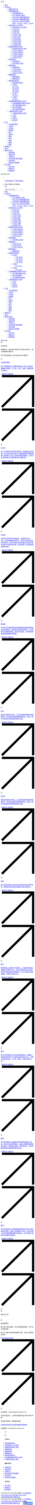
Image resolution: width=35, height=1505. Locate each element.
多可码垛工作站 (17, 63)
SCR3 (14, 115)
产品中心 (8, 7)
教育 (10, 144)
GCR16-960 (16, 38)
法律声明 (4, 1497)
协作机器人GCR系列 (16, 25)
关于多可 (8, 164)
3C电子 (11, 126)
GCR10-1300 (16, 34)
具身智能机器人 (14, 11)
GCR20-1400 (16, 41)
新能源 (11, 130)
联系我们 (12, 170)
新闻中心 (12, 168)
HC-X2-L (15, 99)
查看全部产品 (13, 9)
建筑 (10, 142)
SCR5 (14, 117)
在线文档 (12, 154)
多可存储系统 (17, 107)
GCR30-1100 (16, 45)
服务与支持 (8, 150)
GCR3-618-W (16, 69)
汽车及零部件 (13, 124)
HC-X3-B (15, 88)
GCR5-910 (15, 31)
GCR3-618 (15, 29)
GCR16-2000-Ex (17, 52)
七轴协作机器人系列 (16, 111)
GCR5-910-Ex (17, 57)
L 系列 (14, 97)
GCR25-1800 (16, 43)
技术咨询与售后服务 (16, 158)
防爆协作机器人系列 (16, 46)
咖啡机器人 (12, 74)
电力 (10, 132)
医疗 (10, 138)
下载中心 (12, 156)
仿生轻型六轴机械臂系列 (21, 19)
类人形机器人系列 (18, 15)
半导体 (11, 128)
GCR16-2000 (16, 39)
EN (6, 186)
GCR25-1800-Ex (17, 50)
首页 (6, 5)
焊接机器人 (12, 65)
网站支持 (17, 1497)
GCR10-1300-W (17, 73)
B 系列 (14, 85)
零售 (10, 136)
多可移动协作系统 (18, 109)
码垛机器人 (12, 59)
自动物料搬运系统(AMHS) (18, 101)
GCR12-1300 (16, 36)
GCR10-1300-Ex (17, 56)
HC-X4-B (15, 90)
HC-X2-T (15, 95)
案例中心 (8, 146)
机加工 (11, 134)
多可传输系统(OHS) (19, 105)
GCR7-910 (15, 33)
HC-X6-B (15, 92)
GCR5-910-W (16, 71)
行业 (6, 122)
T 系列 (14, 93)
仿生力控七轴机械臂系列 (21, 17)
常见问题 (12, 160)
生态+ (7, 148)
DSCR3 (14, 118)
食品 (10, 140)
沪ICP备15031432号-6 (19, 1495)
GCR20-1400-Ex (17, 54)
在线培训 (12, 152)
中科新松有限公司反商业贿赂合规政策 (14, 1425)
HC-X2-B (15, 86)
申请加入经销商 (14, 162)
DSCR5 (14, 120)
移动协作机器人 (14, 81)
